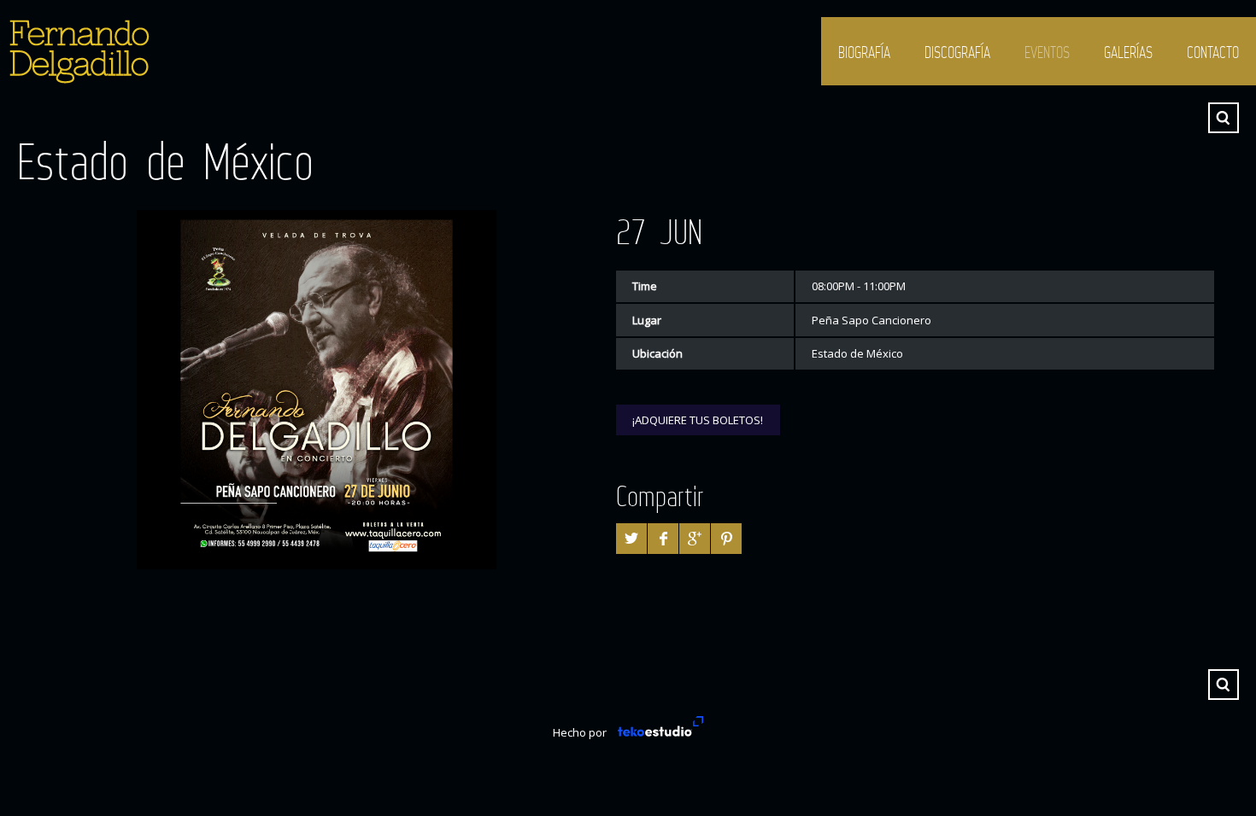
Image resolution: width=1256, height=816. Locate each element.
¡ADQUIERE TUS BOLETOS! (697, 420)
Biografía (864, 52)
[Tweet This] (631, 538)
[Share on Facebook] (663, 538)
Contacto (1213, 52)
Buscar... (1223, 117)
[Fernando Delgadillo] (77, 51)
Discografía (957, 52)
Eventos (1047, 52)
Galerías (1128, 52)
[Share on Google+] (694, 538)
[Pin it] (726, 538)
